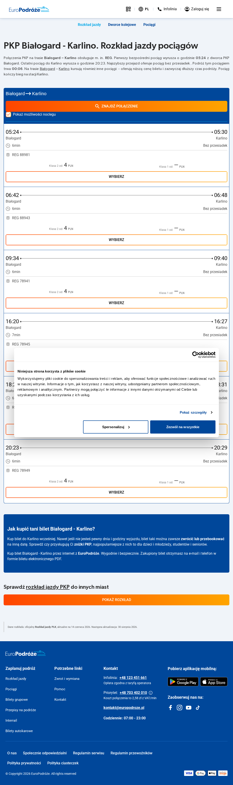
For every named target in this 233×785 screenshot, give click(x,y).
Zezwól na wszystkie (183, 427)
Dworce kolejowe (122, 24)
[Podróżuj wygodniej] (128, 9)
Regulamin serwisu (88, 753)
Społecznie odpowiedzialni (45, 753)
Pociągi (149, 24)
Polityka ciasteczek (63, 763)
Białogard (47, 69)
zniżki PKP (82, 544)
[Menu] (219, 9)
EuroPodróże (88, 553)
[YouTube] (188, 707)
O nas (12, 753)
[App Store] (214, 681)
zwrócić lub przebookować (202, 539)
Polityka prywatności (24, 763)
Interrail (11, 720)
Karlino (64, 69)
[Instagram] (179, 707)
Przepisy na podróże (20, 710)
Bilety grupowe (16, 700)
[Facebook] (170, 707)
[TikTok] (197, 707)
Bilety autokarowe (19, 731)
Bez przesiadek (215, 145)
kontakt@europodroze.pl (124, 708)
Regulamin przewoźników (131, 753)
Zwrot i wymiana (66, 679)
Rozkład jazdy (89, 24)
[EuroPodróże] (25, 653)
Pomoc (59, 689)
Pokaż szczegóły (193, 412)
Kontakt (60, 700)
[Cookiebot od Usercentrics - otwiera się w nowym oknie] (195, 354)
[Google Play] (183, 681)
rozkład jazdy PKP (48, 587)
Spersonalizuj (113, 427)
